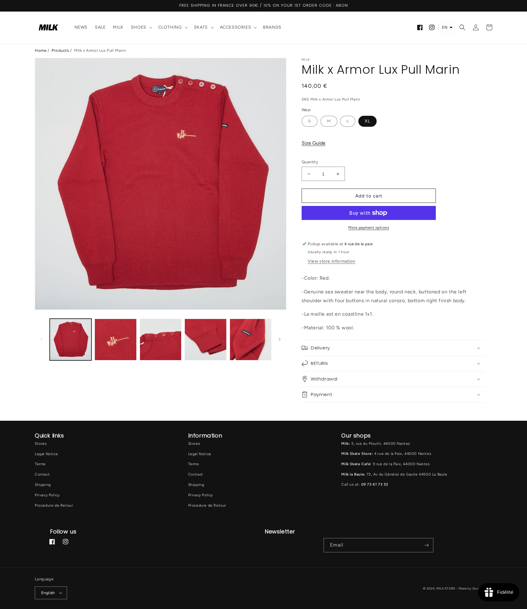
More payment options (368, 227)
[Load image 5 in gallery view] (250, 339)
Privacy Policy (47, 495)
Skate (201, 27)
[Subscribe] (426, 545)
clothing (170, 27)
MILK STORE (446, 588)
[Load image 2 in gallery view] (115, 339)
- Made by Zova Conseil (474, 588)
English (48, 592)
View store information (331, 261)
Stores (41, 443)
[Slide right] (279, 339)
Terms (40, 464)
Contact (42, 474)
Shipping (43, 485)
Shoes (138, 27)
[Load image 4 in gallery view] (205, 339)
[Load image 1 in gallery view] (70, 339)
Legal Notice (46, 454)
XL (367, 121)
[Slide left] (41, 339)
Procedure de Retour (54, 505)
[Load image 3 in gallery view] (160, 339)
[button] (141, 28)
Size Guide (313, 143)
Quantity (310, 162)
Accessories (235, 27)
